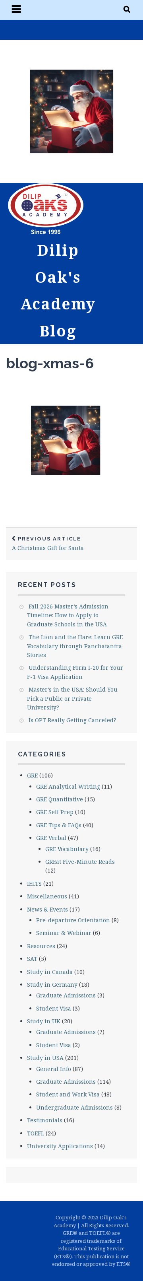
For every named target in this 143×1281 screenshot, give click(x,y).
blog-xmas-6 (50, 363)
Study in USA (45, 1057)
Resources (41, 946)
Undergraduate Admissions (74, 1107)
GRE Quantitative (59, 799)
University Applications (60, 1146)
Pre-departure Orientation (73, 920)
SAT (32, 958)
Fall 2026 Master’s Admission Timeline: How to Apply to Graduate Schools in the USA (67, 615)
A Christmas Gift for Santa (48, 544)
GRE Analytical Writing (68, 786)
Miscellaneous (47, 896)
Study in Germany (52, 984)
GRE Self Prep (54, 812)
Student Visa (53, 1008)
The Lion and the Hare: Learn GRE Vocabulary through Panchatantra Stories (75, 646)
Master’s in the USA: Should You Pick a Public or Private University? (72, 698)
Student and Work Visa (68, 1094)
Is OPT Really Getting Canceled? (72, 720)
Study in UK (43, 1021)
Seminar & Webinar (63, 933)
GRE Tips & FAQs (58, 825)
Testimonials (44, 1120)
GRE (32, 775)
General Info (53, 1069)
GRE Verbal (51, 838)
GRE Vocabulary (67, 849)
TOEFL (35, 1133)
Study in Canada (50, 972)
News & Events (47, 909)
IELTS (34, 883)
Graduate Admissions (66, 995)
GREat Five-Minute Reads (80, 861)
